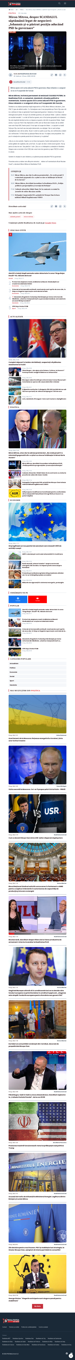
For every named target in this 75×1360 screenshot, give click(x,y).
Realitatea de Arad (28, 74)
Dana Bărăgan (61, 786)
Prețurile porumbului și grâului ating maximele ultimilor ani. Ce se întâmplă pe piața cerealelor (43, 574)
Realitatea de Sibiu (7, 1341)
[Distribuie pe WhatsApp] (60, 75)
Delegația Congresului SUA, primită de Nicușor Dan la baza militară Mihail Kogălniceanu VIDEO (37, 196)
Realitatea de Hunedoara (38, 1345)
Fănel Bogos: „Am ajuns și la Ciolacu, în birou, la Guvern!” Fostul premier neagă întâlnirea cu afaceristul (43, 371)
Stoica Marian (61, 883)
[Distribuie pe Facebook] (56, 75)
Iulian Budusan (61, 735)
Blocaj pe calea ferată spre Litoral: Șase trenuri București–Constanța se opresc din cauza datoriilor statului (44, 381)
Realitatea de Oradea (53, 1345)
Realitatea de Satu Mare (22, 1345)
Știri (17, 9)
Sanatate (15, 303)
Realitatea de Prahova (34, 1341)
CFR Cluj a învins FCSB (20, 306)
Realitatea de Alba (47, 1341)
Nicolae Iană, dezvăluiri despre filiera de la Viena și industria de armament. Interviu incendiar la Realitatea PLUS (35, 941)
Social (11, 278)
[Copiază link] (52, 75)
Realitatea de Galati (20, 1341)
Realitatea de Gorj (66, 1345)
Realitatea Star (29, 1338)
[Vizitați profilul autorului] (10, 75)
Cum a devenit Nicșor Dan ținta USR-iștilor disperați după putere (36, 838)
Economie (15, 286)
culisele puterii (15, 217)
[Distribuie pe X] (64, 75)
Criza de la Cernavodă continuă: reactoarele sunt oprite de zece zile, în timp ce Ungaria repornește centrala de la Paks (39, 290)
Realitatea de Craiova (8, 1345)
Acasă (12, 9)
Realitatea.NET (6, 1338)
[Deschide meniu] (65, 3)
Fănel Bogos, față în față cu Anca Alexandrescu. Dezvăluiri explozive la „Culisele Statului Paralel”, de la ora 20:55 (37, 1096)
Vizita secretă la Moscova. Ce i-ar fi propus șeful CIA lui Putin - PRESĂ (37, 789)
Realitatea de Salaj (60, 1341)
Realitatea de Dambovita (54, 1338)
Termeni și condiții (14, 1327)
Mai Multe (37, 1306)
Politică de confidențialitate (28, 1327)
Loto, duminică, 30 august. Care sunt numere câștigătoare (44, 399)
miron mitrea (28, 217)
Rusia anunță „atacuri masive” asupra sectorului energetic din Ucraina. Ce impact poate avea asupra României (42, 565)
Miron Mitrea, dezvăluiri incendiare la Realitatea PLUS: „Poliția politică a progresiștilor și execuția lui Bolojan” (39, 184)
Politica (22, 9)
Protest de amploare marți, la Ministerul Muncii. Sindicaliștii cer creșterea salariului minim (40, 620)
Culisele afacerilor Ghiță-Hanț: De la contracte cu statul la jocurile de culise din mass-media (37, 190)
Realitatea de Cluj (41, 1338)
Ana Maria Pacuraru (59, 1142)
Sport (14, 308)
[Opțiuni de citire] (71, 1356)
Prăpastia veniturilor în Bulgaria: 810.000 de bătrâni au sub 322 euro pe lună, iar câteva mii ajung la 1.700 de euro (44, 390)
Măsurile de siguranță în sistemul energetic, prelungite (43, 583)
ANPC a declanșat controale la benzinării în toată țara (42, 554)
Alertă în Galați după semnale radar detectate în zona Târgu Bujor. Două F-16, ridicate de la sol (42, 610)
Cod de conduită (43, 1327)
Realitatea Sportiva (18, 1338)
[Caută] (59, 3)
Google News (50, 223)
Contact (4, 1327)
